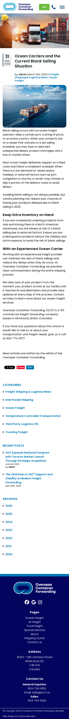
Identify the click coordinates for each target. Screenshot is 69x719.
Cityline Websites (26, 716)
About (34, 634)
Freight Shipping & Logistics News (37, 76)
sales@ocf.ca (41, 692)
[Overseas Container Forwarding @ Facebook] (28, 603)
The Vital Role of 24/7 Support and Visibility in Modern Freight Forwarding (29, 478)
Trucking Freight (16, 432)
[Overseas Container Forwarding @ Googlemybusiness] (34, 603)
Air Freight (34, 622)
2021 (8, 546)
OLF (44, 7)
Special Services (34, 630)
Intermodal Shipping (19, 400)
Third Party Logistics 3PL (22, 424)
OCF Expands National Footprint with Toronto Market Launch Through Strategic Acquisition (27, 457)
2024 (8, 522)
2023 (8, 530)
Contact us (34, 642)
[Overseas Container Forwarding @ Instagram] (41, 603)
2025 (8, 514)
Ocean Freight (15, 408)
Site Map (59, 710)
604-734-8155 (37, 688)
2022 (8, 538)
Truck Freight (34, 626)
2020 (8, 554)
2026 (8, 506)
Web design (9, 716)
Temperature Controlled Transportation (33, 416)
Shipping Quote (34, 638)
